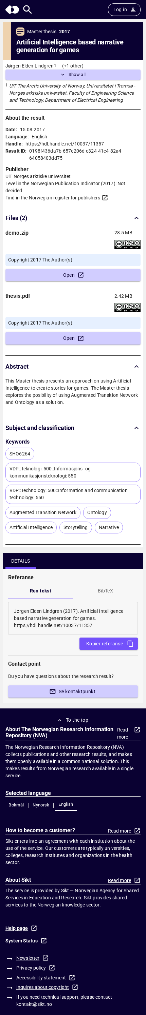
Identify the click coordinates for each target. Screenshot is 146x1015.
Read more (122, 733)
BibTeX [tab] (105, 590)
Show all (77, 74)
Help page (16, 928)
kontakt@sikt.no (34, 1004)
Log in (120, 9)
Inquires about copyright (42, 987)
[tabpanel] (73, 618)
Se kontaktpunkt (77, 691)
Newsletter (27, 958)
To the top (77, 720)
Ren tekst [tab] (41, 590)
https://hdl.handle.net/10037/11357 (64, 144)
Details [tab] (20, 561)
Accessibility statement (41, 977)
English (65, 804)
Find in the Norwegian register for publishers (52, 197)
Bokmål (16, 804)
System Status (21, 940)
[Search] (27, 9)
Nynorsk (41, 804)
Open (69, 275)
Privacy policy (31, 968)
